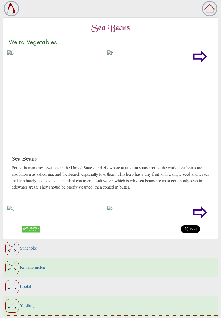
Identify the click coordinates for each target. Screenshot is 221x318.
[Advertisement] (110, 114)
